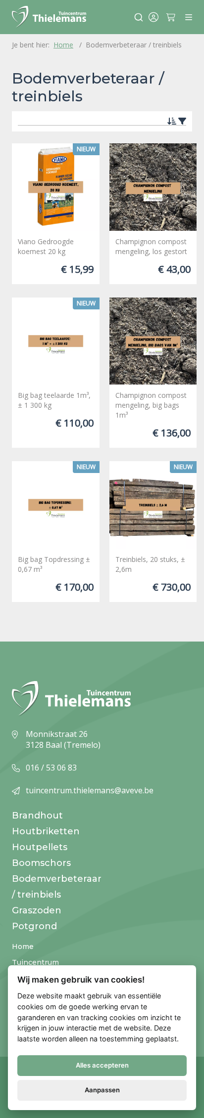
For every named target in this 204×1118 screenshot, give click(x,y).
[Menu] (188, 17)
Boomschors (41, 863)
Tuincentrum (35, 962)
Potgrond (34, 926)
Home (23, 946)
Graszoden (36, 910)
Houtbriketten (46, 831)
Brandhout (37, 815)
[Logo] (49, 17)
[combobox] (135, 17)
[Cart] (172, 17)
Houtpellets (39, 847)
